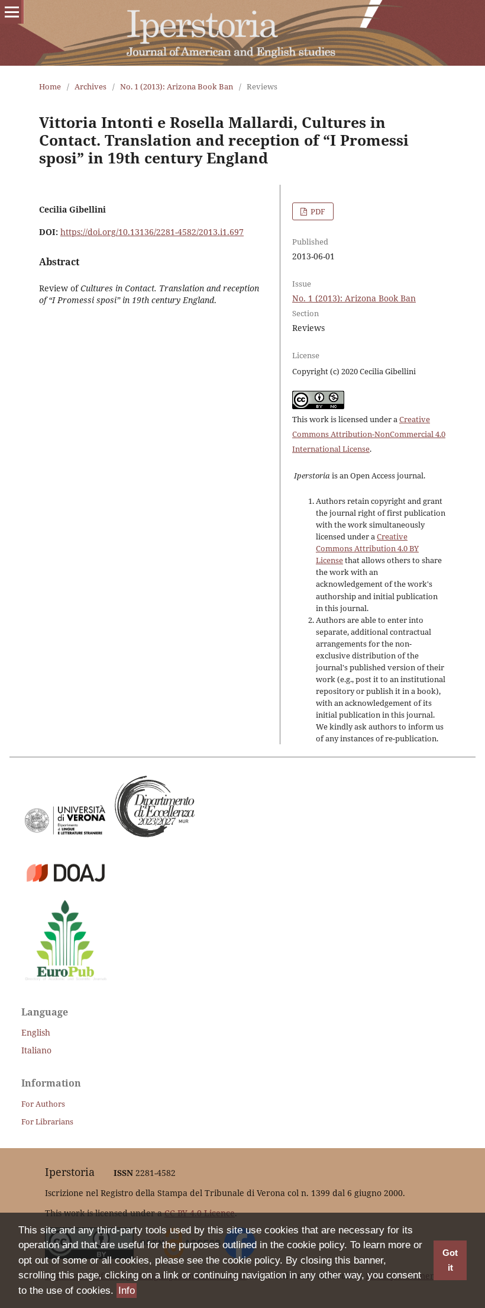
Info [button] (126, 1290)
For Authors (43, 1103)
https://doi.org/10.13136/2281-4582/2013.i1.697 (152, 231)
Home (50, 86)
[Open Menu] (12, 12)
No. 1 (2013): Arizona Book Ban (176, 86)
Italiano (36, 1050)
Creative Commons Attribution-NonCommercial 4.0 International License (368, 434)
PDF (317, 211)
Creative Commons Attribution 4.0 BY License (367, 548)
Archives (90, 86)
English (35, 1032)
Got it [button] (450, 1260)
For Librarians (47, 1121)
